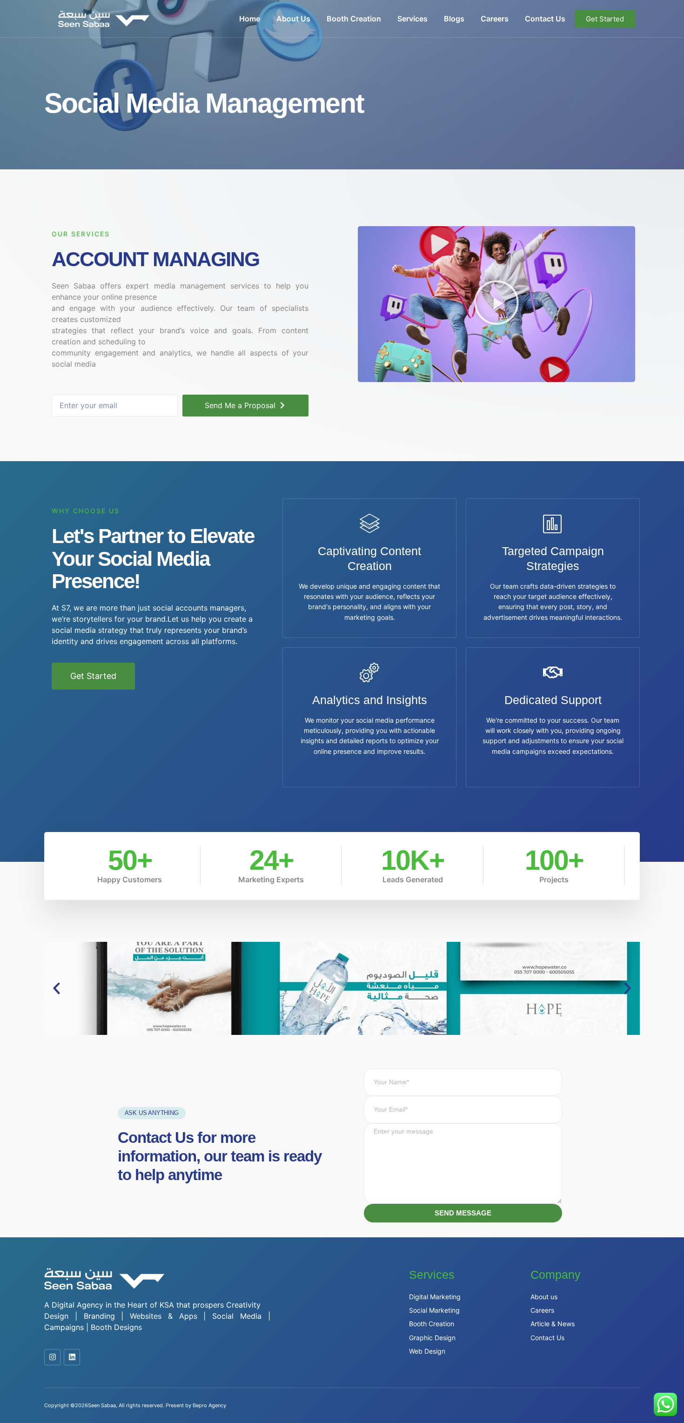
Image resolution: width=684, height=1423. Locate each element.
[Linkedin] (72, 1357)
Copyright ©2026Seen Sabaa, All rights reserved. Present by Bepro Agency (135, 1405)
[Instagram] (52, 1357)
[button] (496, 304)
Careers (495, 18)
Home (249, 18)
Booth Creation (354, 18)
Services (412, 18)
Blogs (454, 18)
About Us (293, 18)
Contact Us (545, 18)
